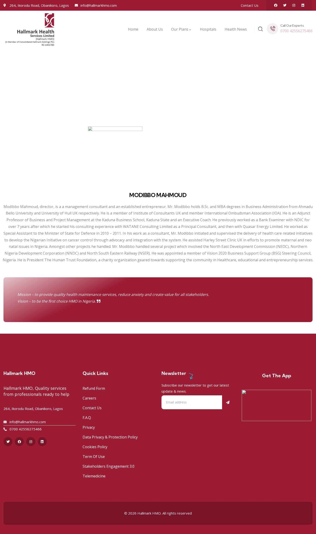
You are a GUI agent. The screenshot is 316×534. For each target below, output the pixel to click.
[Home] (29, 29)
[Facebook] (275, 5)
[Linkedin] (302, 5)
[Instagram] (293, 5)
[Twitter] (284, 5)
